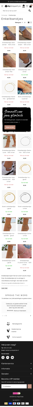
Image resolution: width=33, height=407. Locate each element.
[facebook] (12, 357)
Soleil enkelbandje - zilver (24, 207)
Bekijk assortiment (2, 6)
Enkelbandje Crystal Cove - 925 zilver (24, 262)
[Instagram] (3, 357)
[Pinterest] (7, 357)
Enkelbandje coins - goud (8, 261)
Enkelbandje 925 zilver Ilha (9, 70)
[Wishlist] (27, 6)
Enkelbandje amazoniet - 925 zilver (8, 43)
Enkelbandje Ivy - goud (24, 178)
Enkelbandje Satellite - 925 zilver (24, 151)
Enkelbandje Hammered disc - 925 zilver (8, 179)
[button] (2, 315)
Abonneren (30, 386)
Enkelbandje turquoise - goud (9, 234)
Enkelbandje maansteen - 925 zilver (24, 43)
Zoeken (30, 10)
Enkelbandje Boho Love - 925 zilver (8, 151)
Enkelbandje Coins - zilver (24, 234)
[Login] (24, 6)
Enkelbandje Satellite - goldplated (9, 97)
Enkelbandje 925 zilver (25, 70)
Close (16, 363)
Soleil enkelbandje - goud (8, 207)
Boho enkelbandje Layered (24, 97)
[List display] (31, 22)
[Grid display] (28, 22)
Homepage (4, 15)
